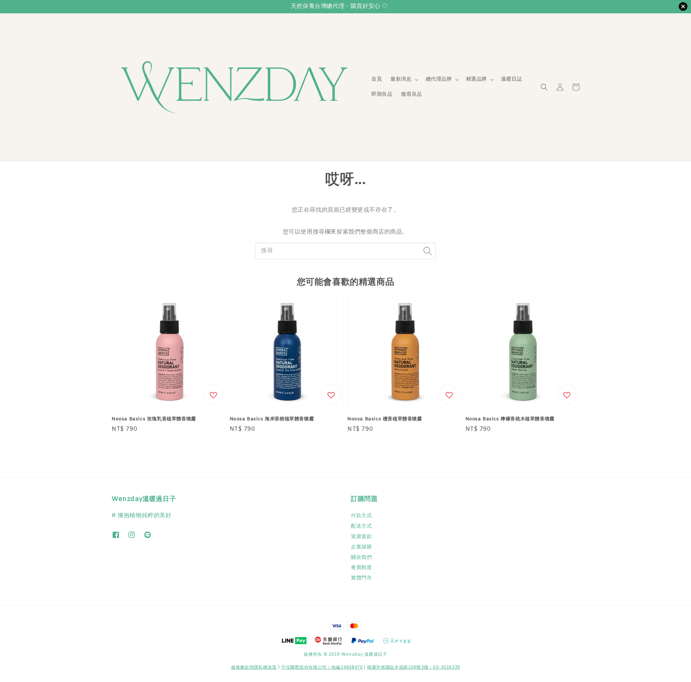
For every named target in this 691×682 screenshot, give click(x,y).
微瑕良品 (411, 94)
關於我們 (361, 557)
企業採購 (361, 547)
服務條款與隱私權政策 (254, 667)
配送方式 (361, 526)
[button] (544, 87)
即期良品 (381, 94)
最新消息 (400, 79)
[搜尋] (427, 251)
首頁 (376, 79)
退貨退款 (361, 536)
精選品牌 (476, 79)
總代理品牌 (439, 79)
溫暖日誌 (511, 79)
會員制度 (361, 567)
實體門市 (361, 578)
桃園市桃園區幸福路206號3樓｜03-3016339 (413, 667)
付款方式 (361, 516)
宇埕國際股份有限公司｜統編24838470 (322, 667)
